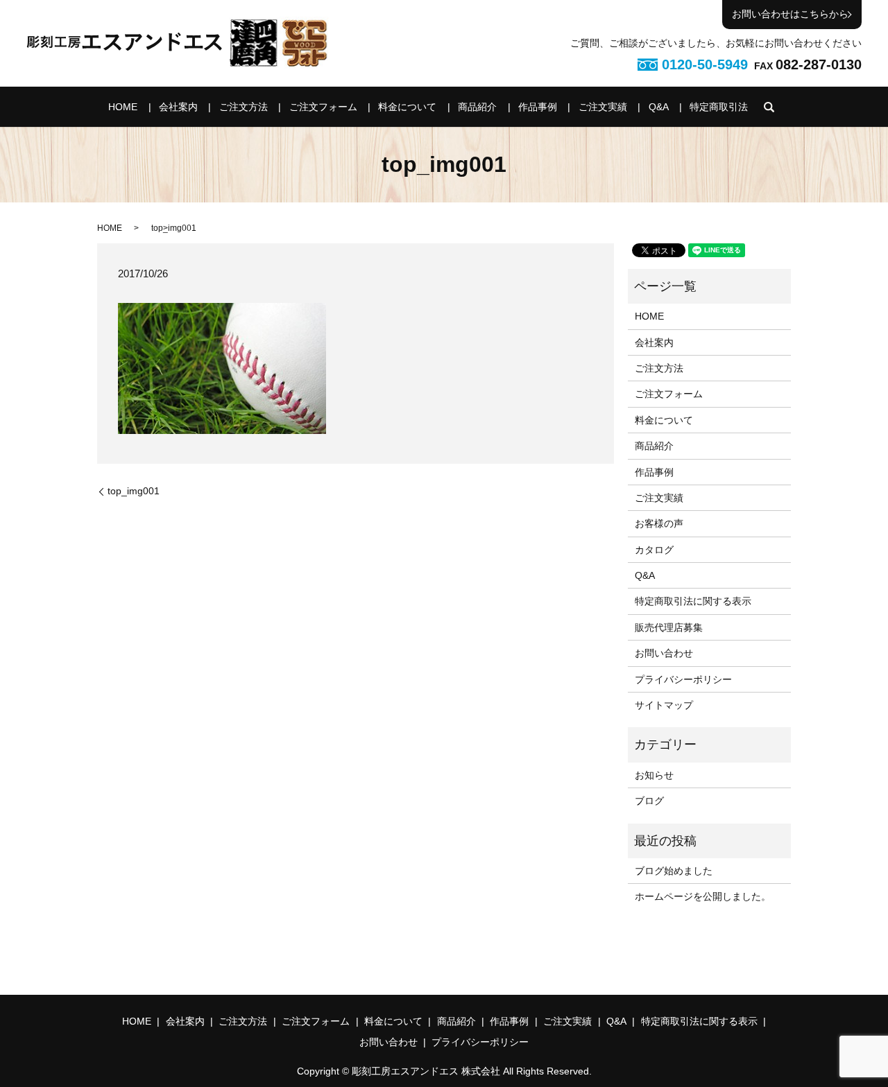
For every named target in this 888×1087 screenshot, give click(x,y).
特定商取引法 (719, 106)
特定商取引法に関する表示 (693, 601)
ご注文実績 (603, 106)
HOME (122, 106)
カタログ (654, 549)
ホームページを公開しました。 (703, 896)
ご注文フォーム (323, 106)
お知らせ (654, 775)
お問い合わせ (664, 653)
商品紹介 (477, 106)
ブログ (649, 800)
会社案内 (178, 106)
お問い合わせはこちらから (790, 13)
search (769, 106)
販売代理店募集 (669, 627)
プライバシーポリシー (683, 679)
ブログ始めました (673, 870)
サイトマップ (664, 705)
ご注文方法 (243, 106)
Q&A (659, 106)
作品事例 (537, 106)
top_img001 (134, 490)
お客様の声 (659, 523)
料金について (407, 106)
